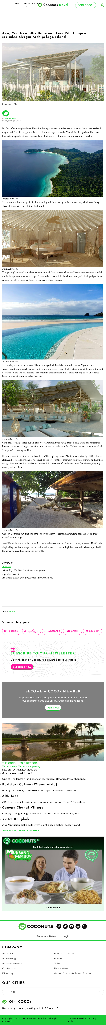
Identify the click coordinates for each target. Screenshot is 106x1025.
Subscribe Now (22, 667)
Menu (4, 5)
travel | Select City (25, 3)
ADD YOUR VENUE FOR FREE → (22, 830)
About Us (7, 953)
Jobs (57, 963)
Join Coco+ (86, 5)
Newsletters (61, 968)
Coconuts (55, 5)
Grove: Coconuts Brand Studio (72, 973)
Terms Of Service (77, 1018)
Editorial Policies (64, 953)
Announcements (12, 963)
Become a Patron (47, 936)
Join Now (53, 707)
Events (58, 958)
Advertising (9, 958)
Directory (7, 973)
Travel (13, 611)
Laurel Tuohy (11, 118)
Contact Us (9, 968)
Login (102, 5)
